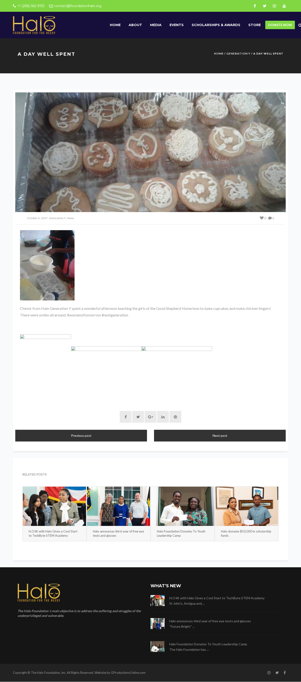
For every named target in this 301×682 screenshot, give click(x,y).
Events (177, 25)
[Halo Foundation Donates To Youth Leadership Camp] (182, 506)
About (135, 25)
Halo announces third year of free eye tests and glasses (118, 533)
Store (254, 25)
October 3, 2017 (37, 218)
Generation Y (238, 53)
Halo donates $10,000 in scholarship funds (246, 533)
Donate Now (280, 25)
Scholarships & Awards (216, 25)
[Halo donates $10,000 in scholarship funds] (246, 506)
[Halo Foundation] (34, 25)
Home (115, 25)
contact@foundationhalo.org (77, 6)
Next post (220, 436)
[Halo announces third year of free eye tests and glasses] (118, 506)
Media (156, 25)
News (70, 218)
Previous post (81, 436)
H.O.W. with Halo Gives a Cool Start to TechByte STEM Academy (53, 533)
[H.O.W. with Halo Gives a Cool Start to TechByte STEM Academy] (54, 506)
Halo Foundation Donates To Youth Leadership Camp (181, 533)
